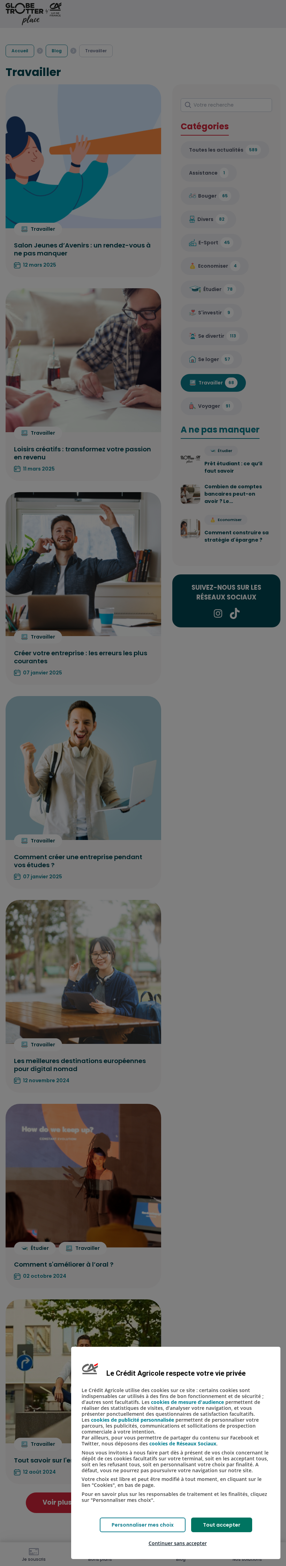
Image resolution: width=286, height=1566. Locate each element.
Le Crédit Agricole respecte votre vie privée (176, 1373)
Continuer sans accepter (178, 1543)
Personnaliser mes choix (143, 1524)
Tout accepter (221, 1524)
